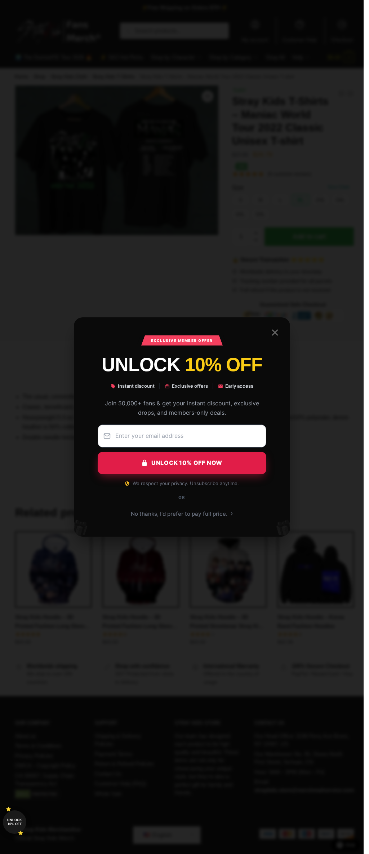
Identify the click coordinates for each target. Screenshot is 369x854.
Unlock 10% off (14, 822)
